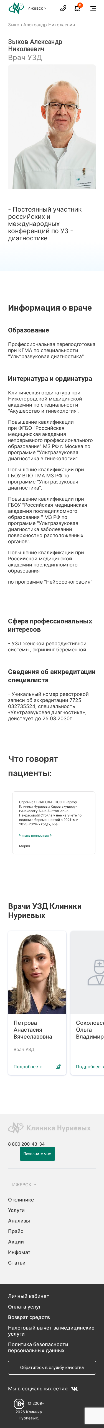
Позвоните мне (37, 1154)
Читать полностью (34, 835)
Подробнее (26, 1066)
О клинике (21, 1200)
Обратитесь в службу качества (52, 1367)
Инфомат (19, 1252)
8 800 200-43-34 (26, 1144)
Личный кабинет (28, 1296)
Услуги (16, 1210)
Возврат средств (29, 1317)
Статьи (17, 1263)
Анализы (19, 1221)
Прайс (15, 1231)
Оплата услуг (24, 1307)
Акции (16, 1242)
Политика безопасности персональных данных (38, 1347)
